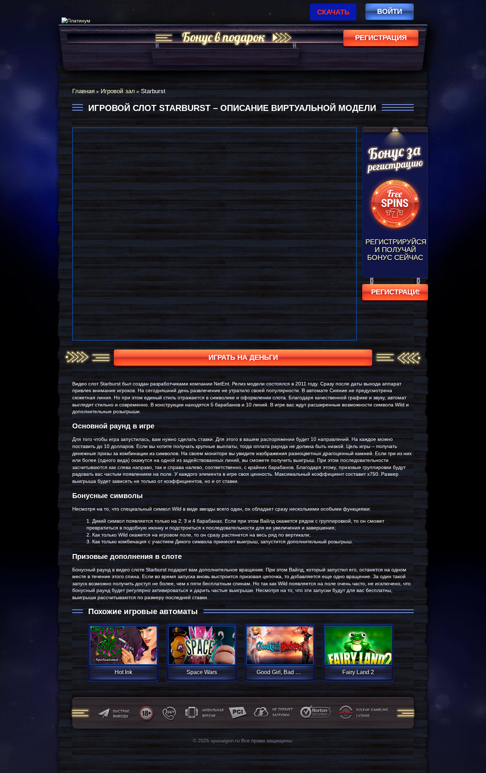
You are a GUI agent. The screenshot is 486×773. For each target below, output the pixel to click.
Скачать (333, 12)
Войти (389, 11)
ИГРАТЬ (123, 640)
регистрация (381, 38)
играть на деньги (243, 357)
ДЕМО (123, 654)
